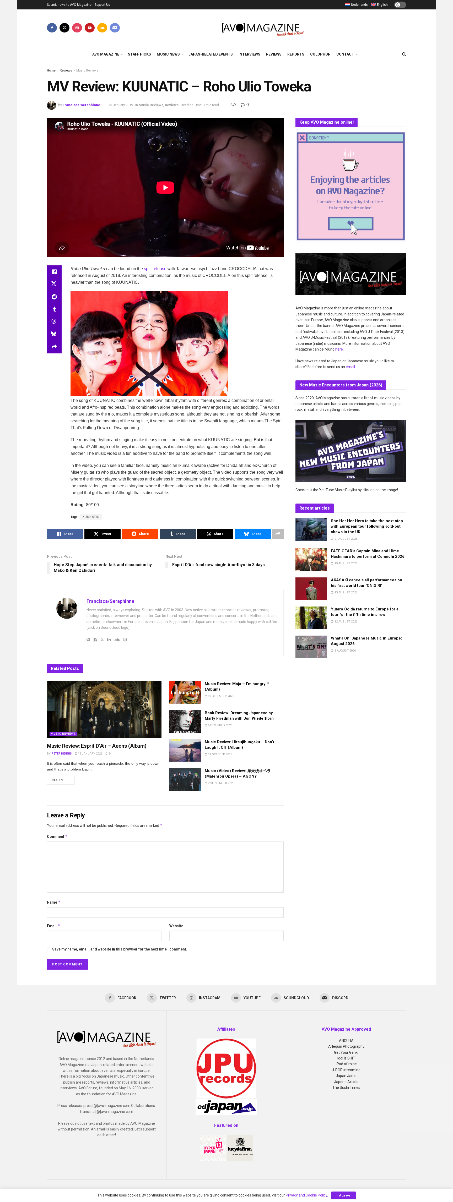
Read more (63, 780)
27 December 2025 (220, 696)
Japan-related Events (210, 54)
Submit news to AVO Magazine (69, 5)
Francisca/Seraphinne (81, 105)
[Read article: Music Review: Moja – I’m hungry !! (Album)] (185, 692)
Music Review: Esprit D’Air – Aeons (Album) (96, 746)
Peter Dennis (61, 753)
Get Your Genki (346, 1052)
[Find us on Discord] (115, 27)
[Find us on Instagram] (77, 27)
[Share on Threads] (54, 322)
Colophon (320, 54)
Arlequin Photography (346, 1046)
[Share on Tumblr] (54, 309)
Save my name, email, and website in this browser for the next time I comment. (119, 949)
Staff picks (139, 54)
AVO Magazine (105, 54)
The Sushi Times (346, 1087)
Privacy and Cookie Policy (306, 1195)
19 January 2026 (89, 753)
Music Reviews (87, 70)
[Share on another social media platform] (54, 347)
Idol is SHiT (346, 1058)
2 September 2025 (220, 783)
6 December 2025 (219, 725)
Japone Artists (346, 1082)
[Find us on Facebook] (52, 27)
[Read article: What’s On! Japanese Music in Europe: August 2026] (311, 647)
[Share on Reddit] (54, 297)
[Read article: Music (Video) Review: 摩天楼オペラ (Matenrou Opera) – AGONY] (185, 779)
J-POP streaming (346, 1070)
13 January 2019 (121, 105)
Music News (168, 54)
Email (53, 925)
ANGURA (346, 1041)
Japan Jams (346, 1076)
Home (51, 70)
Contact (345, 54)
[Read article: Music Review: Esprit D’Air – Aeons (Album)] (104, 709)
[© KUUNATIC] (149, 343)
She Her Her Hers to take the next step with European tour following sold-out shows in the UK (367, 526)
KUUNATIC (91, 517)
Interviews (249, 54)
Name (54, 902)
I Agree (343, 1195)
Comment (57, 836)
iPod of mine (346, 1064)
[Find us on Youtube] (90, 27)
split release (155, 268)
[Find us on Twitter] (64, 27)
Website (176, 926)
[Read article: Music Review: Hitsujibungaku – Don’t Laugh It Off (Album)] (185, 750)
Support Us (102, 5)
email (350, 367)
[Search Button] (404, 54)
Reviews (274, 54)
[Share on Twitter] (54, 284)
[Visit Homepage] (263, 28)
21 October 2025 (219, 754)
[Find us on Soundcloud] (102, 27)
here (339, 349)
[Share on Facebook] (54, 271)
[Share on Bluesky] (54, 334)
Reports (295, 54)
